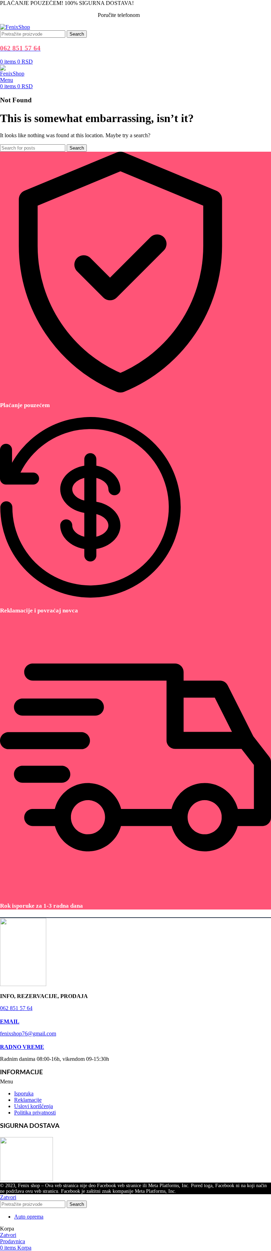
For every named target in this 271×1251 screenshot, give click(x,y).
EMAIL (9, 1022)
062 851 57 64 (157, 15)
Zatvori (8, 1197)
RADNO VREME (22, 1047)
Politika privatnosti (35, 1113)
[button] (135, 1081)
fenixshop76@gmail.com (28, 1034)
